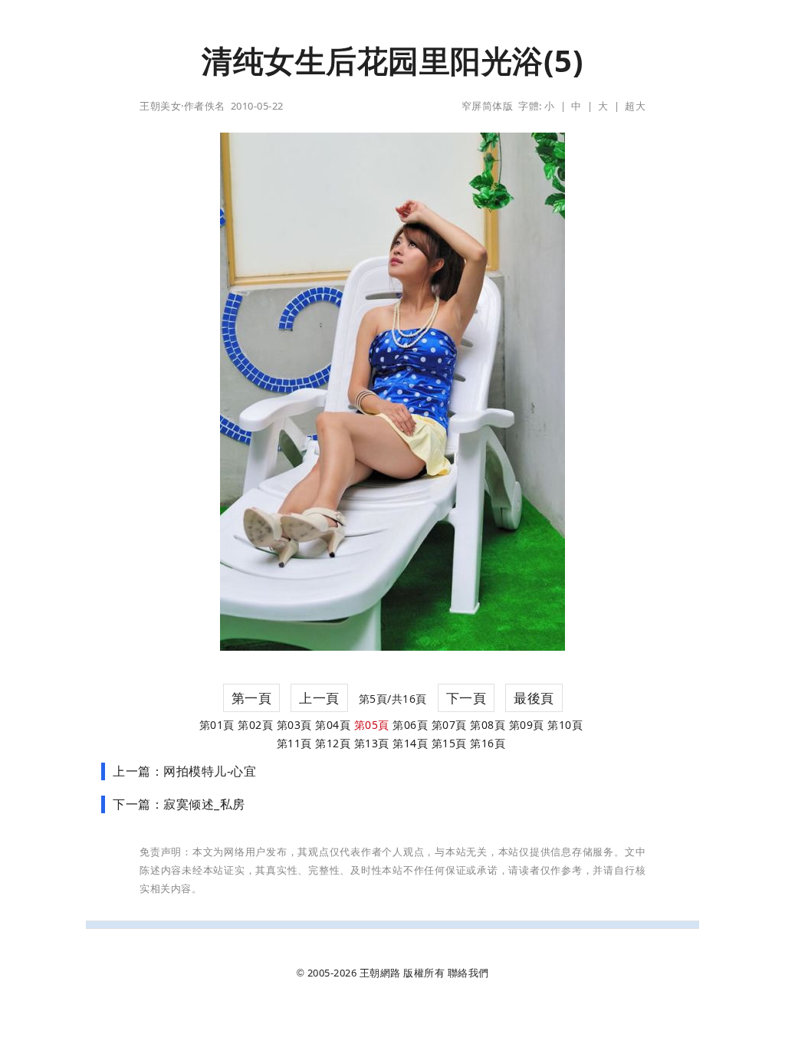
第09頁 (526, 724)
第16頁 (487, 743)
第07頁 (449, 724)
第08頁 (487, 724)
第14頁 (410, 743)
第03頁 (294, 724)
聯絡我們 (468, 973)
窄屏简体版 (487, 106)
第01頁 (217, 724)
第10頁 (565, 724)
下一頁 (466, 698)
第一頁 (252, 698)
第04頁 (332, 724)
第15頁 (449, 743)
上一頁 (319, 698)
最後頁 (534, 698)
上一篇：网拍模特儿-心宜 (184, 771)
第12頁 (332, 743)
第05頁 (371, 724)
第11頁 (294, 743)
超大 (635, 106)
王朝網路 (380, 973)
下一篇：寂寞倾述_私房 (179, 804)
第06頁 (410, 724)
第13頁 (371, 743)
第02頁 (255, 724)
